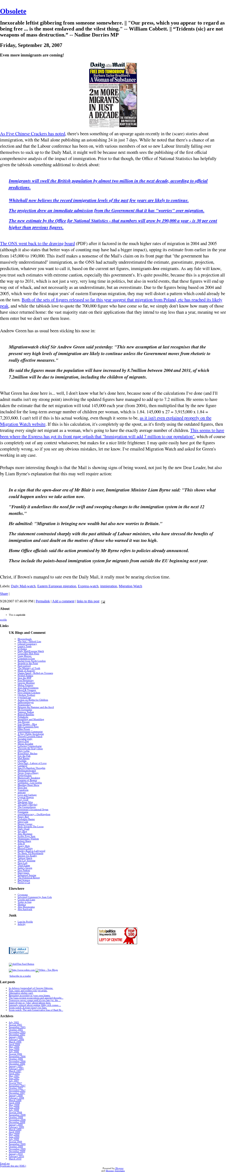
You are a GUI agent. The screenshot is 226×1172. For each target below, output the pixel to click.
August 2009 (15, 1142)
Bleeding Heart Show (28, 785)
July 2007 (14, 1081)
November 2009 (17, 1149)
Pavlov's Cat (24, 882)
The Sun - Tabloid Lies (29, 641)
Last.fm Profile (25, 922)
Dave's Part (23, 741)
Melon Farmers (25, 685)
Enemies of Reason (27, 780)
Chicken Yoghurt (26, 695)
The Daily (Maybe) (27, 804)
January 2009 (16, 1125)
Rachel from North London (32, 661)
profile (3, 620)
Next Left (22, 863)
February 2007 (16, 1069)
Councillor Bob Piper (28, 653)
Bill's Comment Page (28, 726)
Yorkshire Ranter (26, 819)
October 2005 (16, 1030)
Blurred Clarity (25, 848)
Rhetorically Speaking (29, 778)
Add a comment (63, 601)
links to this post (88, 601)
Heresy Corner (25, 824)
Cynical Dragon (26, 797)
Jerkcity (22, 924)
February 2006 (16, 1039)
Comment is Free (26, 658)
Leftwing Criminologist (29, 746)
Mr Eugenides (25, 709)
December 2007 (17, 1093)
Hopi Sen (22, 787)
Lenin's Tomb (25, 646)
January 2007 (16, 1066)
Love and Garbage (27, 795)
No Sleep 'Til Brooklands (30, 853)
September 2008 (17, 1115)
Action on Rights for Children (33, 700)
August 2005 (15, 1025)
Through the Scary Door (30, 748)
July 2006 (14, 1051)
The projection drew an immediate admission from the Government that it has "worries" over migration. (106, 210)
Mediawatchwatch (27, 770)
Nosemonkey (24, 705)
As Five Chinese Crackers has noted (32, 133)
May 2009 (14, 1134)
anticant (22, 792)
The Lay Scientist (26, 860)
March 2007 (15, 1071)
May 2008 (14, 1105)
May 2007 (14, 1076)
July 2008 (14, 1110)
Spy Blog (22, 831)
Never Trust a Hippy (28, 773)
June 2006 (14, 1049)
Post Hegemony (26, 680)
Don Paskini (24, 870)
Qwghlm (22, 761)
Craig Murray (25, 656)
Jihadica (22, 904)
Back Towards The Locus (30, 826)
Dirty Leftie (24, 751)
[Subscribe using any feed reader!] (21, 964)
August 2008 (15, 1112)
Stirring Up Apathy (27, 856)
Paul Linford (24, 666)
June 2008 (14, 1107)
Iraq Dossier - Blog (27, 724)
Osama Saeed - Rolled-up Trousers (35, 673)
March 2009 (15, 1129)
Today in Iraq (25, 902)
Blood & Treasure (27, 690)
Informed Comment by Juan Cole (35, 897)
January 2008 (16, 1095)
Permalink (43, 601)
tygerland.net (24, 697)
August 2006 (15, 1054)
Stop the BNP (24, 678)
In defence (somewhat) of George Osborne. (31, 988)
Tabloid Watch (25, 858)
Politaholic (23, 717)
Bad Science (24, 880)
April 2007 (14, 1073)
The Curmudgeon (27, 807)
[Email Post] (102, 601)
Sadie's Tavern (25, 868)
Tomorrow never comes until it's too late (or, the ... (35, 1000)
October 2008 (16, 1117)
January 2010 (16, 1154)
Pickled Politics (25, 675)
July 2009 (14, 1139)
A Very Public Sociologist (31, 734)
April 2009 (14, 1132)
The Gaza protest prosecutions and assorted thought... (36, 998)
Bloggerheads (25, 639)
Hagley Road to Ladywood (31, 851)
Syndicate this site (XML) (13, 1166)
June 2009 (14, 1137)
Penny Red (23, 817)
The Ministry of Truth (29, 668)
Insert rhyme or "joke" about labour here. (30, 1003)
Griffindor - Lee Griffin (30, 782)
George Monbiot (26, 683)
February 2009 (16, 1127)
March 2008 (15, 1100)
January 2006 (16, 1037)
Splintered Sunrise (27, 875)
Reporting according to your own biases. (29, 995)
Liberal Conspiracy (27, 644)
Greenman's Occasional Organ (33, 809)
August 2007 (15, 1083)
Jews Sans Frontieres (28, 688)
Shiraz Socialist (25, 744)
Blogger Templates (115, 1171)
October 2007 (16, 1088)
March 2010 (15, 1159)
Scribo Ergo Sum (26, 836)
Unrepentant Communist (30, 731)
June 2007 (14, 1078)
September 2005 (17, 1027)
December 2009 (17, 1151)
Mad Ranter (24, 758)
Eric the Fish (24, 756)
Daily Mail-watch (23, 586)
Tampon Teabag (26, 712)
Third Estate (24, 865)
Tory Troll (23, 800)
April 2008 (14, 1103)
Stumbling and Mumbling (31, 719)
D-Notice (22, 649)
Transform (23, 790)
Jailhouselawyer (26, 702)
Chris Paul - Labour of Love (32, 763)
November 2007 (17, 1090)
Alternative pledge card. (21, 993)
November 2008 (17, 1120)
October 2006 (16, 1059)
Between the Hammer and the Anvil (36, 707)
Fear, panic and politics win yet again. (28, 990)
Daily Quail (23, 829)
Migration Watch (130, 586)
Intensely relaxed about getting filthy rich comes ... (35, 1005)
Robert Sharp (24, 841)
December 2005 (17, 1034)
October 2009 (16, 1146)
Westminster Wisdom (28, 838)
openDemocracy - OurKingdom (34, 814)
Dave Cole (23, 821)
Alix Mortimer (25, 834)
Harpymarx (23, 873)
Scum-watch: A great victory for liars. (28, 1007)
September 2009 (17, 1144)
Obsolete (13, 11)
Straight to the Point (28, 663)
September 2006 (17, 1056)
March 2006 (15, 1042)
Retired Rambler (26, 714)
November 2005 (17, 1032)
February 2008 (16, 1098)
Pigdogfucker (25, 775)
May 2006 (14, 1047)
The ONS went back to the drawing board (37, 243)
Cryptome (23, 895)
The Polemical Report (29, 877)
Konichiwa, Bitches (27, 753)
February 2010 (16, 1156)
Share (4, 594)
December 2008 (17, 1122)
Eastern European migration (56, 586)
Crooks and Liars (26, 899)
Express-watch (88, 586)
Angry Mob (24, 846)
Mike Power (24, 729)
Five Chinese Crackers (29, 692)
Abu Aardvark (25, 909)
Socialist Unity (25, 739)
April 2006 (14, 1044)
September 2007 (17, 1086)
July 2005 (14, 1022)
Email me (5, 1163)
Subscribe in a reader (20, 976)
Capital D (22, 765)
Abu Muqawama (26, 907)
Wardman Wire (25, 802)
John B (21, 843)
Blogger (119, 1168)
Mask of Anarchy (26, 670)
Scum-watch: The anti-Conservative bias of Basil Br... (36, 1010)
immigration (108, 586)
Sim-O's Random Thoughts (31, 768)
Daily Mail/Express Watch (31, 651)
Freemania (23, 812)
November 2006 (17, 1061)
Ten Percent (24, 722)
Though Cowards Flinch (30, 736)
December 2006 (17, 1064)
